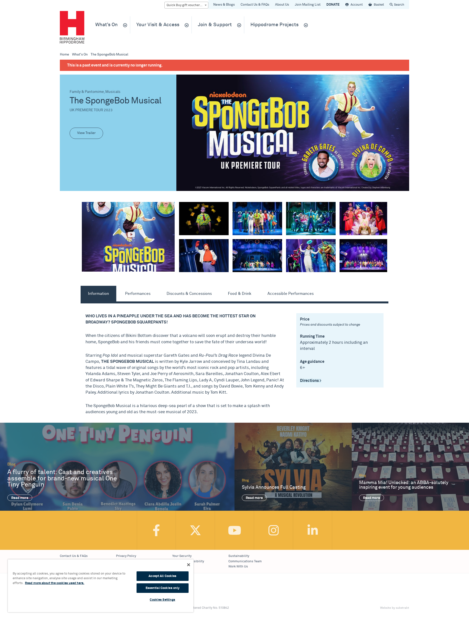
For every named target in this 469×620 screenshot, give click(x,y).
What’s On (106, 24)
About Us (282, 4)
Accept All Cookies (162, 576)
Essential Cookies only (163, 588)
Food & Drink (239, 294)
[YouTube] (234, 530)
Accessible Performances (290, 294)
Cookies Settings (162, 599)
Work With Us (238, 566)
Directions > (310, 381)
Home (64, 54)
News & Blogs (224, 4)
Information (98, 294)
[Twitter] (195, 530)
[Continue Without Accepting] (188, 564)
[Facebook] (156, 530)
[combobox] (186, 5)
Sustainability (238, 556)
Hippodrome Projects (274, 24)
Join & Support (215, 24)
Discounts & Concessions (189, 294)
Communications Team (245, 561)
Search (399, 4)
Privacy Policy (126, 556)
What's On (80, 54)
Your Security (182, 556)
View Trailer (86, 133)
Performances (137, 294)
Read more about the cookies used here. (54, 583)
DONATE (333, 4)
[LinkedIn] (312, 530)
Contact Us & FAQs (255, 4)
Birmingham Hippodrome (72, 27)
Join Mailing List (307, 4)
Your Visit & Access (157, 24)
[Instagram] (273, 530)
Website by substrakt (394, 608)
